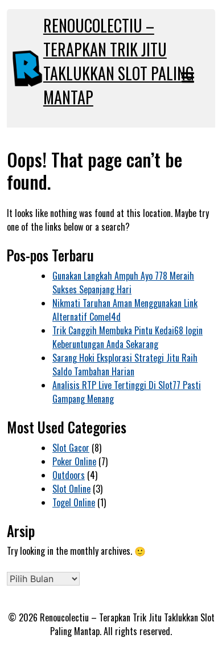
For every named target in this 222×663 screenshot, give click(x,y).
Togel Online (73, 502)
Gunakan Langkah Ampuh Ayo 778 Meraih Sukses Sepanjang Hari (123, 282)
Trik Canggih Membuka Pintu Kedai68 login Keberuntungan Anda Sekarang (127, 337)
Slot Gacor (70, 448)
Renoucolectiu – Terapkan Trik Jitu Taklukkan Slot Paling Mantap (118, 61)
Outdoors (68, 475)
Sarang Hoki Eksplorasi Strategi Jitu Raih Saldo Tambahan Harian (125, 364)
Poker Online (74, 461)
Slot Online (71, 489)
